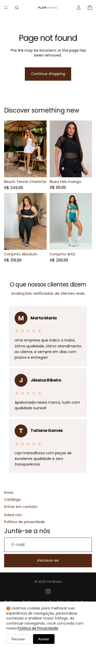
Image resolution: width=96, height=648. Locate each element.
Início (9, 492)
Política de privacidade (24, 522)
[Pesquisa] (17, 7)
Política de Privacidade (38, 628)
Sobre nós (13, 515)
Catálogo (12, 499)
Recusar (18, 639)
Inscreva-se (48, 560)
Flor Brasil (54, 581)
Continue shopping (48, 73)
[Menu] (6, 8)
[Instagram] (48, 591)
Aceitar (43, 639)
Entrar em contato (20, 506)
